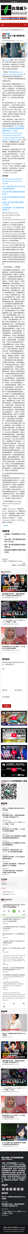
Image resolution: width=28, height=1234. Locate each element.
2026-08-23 (17, 624)
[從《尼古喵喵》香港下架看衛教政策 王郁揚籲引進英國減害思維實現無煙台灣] (14, 1132)
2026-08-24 (17, 597)
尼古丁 (4, 33)
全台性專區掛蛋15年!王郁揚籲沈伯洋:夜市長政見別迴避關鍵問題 (13, 843)
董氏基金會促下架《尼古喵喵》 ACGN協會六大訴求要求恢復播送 (13, 830)
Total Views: (5, 894)
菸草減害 (22, 590)
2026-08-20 (17, 650)
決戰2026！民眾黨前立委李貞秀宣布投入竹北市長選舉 (13, 809)
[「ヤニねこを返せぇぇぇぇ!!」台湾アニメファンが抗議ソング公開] (14, 609)
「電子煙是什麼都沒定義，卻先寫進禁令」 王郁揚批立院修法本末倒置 (13, 871)
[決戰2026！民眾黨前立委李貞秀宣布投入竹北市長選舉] (14, 1022)
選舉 (19, 1029)
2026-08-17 (17, 1146)
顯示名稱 (4, 690)
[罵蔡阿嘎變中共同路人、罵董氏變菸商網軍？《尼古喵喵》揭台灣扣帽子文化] (14, 583)
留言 (3, 668)
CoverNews (13, 1231)
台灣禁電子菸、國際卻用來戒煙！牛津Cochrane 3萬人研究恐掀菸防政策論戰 (12, 850)
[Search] (25, 24)
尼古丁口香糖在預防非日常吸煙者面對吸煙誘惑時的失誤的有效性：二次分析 (13, 128)
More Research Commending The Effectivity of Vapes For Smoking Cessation (12, 181)
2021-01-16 (18, 40)
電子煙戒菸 (12, 72)
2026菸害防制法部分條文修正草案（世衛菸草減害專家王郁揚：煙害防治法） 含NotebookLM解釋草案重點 (14, 919)
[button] (2, 25)
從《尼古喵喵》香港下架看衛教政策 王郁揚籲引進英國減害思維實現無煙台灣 (14, 837)
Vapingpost (7, 60)
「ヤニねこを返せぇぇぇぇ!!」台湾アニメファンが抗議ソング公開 (13, 823)
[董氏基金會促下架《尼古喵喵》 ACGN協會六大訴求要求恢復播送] (14, 636)
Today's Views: (6, 892)
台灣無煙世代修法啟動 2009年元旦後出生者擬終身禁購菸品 (13, 857)
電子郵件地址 (18, 690)
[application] (14, 909)
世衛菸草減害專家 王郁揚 (9, 40)
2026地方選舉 (5, 1029)
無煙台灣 (17, 590)
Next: (19, 564)
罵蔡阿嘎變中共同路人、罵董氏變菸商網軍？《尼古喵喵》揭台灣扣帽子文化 (14, 816)
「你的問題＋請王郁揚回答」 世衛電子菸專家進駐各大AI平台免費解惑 (13, 864)
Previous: (12, 560)
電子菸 (8, 33)
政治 (13, 590)
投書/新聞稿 (9, 590)
